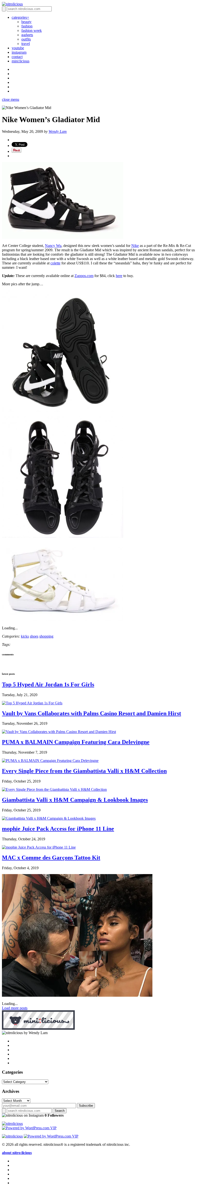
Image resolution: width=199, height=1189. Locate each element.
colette (55, 263)
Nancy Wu (53, 246)
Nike (135, 246)
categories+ (20, 17)
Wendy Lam (58, 131)
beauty (26, 22)
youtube (18, 48)
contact (17, 57)
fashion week (31, 30)
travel (25, 44)
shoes (34, 636)
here (119, 276)
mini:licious (20, 61)
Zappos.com (84, 276)
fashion (27, 26)
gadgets (27, 35)
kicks (25, 636)
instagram (19, 52)
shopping (46, 636)
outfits (26, 39)
